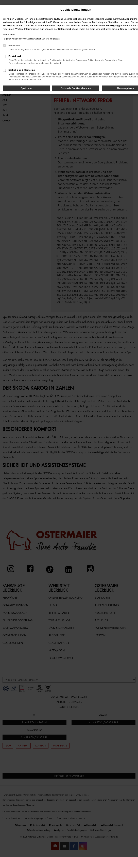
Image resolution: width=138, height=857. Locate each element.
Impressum (9, 34)
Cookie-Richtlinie (129, 29)
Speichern (26, 88)
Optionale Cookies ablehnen (76, 88)
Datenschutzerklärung (107, 29)
